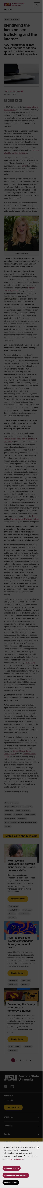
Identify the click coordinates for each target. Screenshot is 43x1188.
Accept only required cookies (15, 1175)
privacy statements (16, 1159)
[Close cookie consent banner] (38, 1147)
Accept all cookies (11, 1168)
